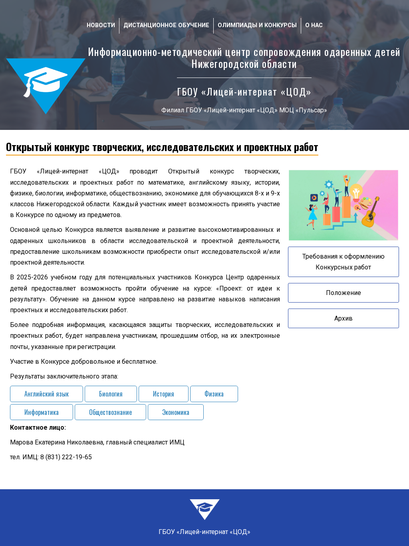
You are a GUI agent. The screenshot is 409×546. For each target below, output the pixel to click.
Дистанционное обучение (166, 25)
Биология (111, 394)
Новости (101, 25)
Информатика (41, 412)
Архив (343, 318)
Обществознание (110, 412)
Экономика (175, 412)
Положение (343, 293)
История (163, 394)
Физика (214, 394)
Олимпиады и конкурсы (257, 25)
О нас (314, 25)
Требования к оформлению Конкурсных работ (343, 262)
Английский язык (46, 394)
